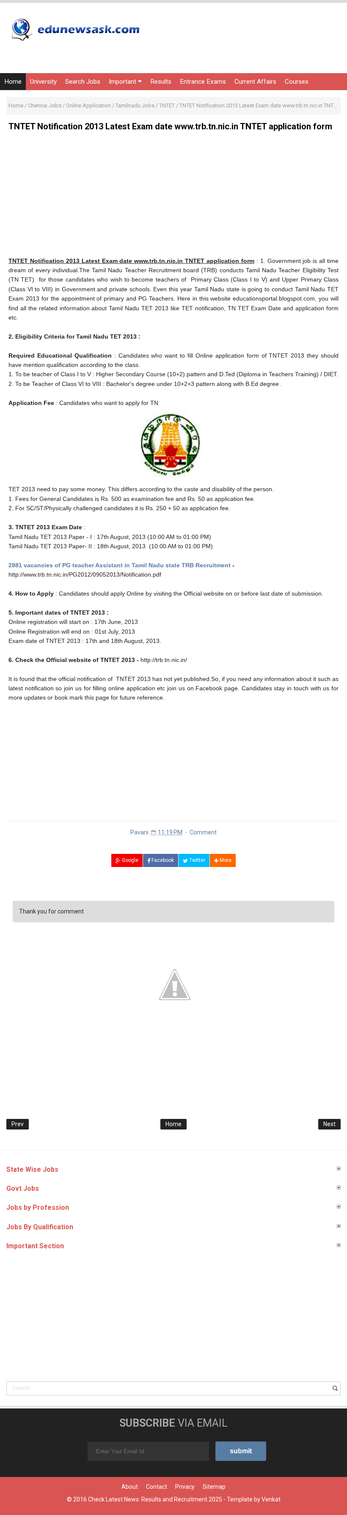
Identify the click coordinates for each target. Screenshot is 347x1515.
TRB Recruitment (205, 565)
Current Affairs (255, 81)
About (129, 1486)
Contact (156, 1486)
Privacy (185, 1486)
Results (160, 81)
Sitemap (214, 1486)
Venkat (271, 1499)
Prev (17, 1124)
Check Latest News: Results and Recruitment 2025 (155, 1499)
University (43, 81)
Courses (296, 81)
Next (329, 1124)
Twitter (196, 860)
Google (129, 860)
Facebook (162, 860)
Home (13, 81)
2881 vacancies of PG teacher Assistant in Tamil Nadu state (94, 565)
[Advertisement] (173, 197)
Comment (203, 832)
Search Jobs (82, 81)
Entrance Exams (203, 81)
